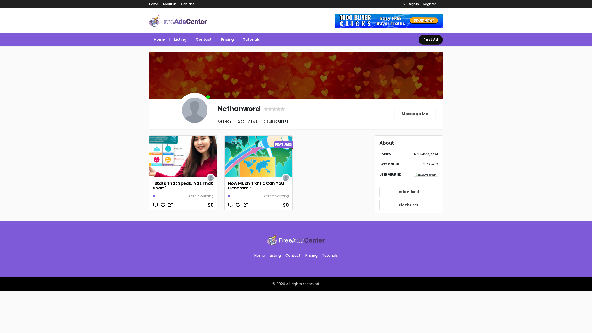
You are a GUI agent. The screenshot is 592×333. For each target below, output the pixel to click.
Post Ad (430, 39)
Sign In (414, 4)
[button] (403, 4)
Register (429, 4)
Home (153, 4)
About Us (169, 4)
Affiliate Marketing (201, 196)
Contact (187, 4)
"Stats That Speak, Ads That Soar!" (183, 185)
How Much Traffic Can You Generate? (256, 185)
